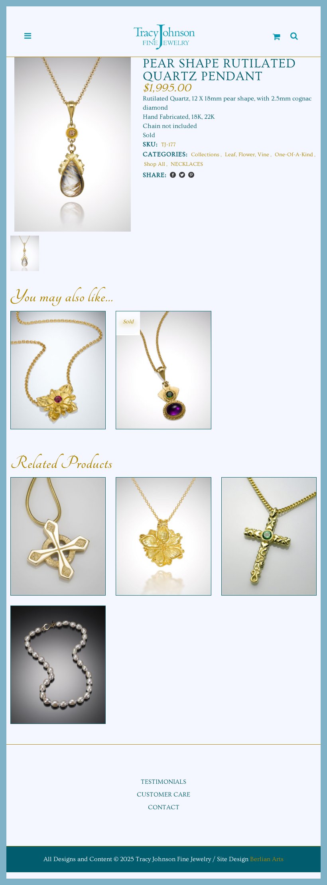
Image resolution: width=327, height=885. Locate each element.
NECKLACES (187, 164)
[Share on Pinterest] (191, 175)
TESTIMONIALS (163, 781)
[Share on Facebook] (173, 175)
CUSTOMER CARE (163, 794)
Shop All (154, 164)
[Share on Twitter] (182, 175)
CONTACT (163, 807)
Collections (205, 154)
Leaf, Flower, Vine (247, 154)
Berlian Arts (267, 859)
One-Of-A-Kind (294, 154)
